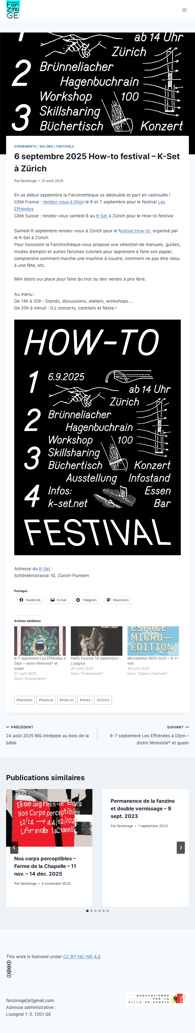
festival (46, 700)
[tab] (87, 911)
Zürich (103, 700)
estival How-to (135, 230)
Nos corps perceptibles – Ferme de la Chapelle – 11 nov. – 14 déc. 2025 (45, 866)
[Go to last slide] (14, 848)
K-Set (101, 215)
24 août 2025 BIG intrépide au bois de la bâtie (47, 735)
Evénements (25, 146)
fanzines (24, 700)
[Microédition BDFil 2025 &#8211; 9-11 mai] (153, 641)
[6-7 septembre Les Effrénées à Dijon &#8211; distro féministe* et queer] (40, 641)
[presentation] (49, 818)
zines (85, 700)
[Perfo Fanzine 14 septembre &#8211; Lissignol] (96, 641)
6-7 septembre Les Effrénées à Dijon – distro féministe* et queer (40, 663)
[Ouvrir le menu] (184, 10)
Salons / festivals (57, 146)
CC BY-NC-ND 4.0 (82, 956)
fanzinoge (29, 181)
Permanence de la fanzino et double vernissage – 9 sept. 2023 (143, 808)
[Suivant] (181, 848)
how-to (66, 700)
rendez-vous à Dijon (63, 201)
